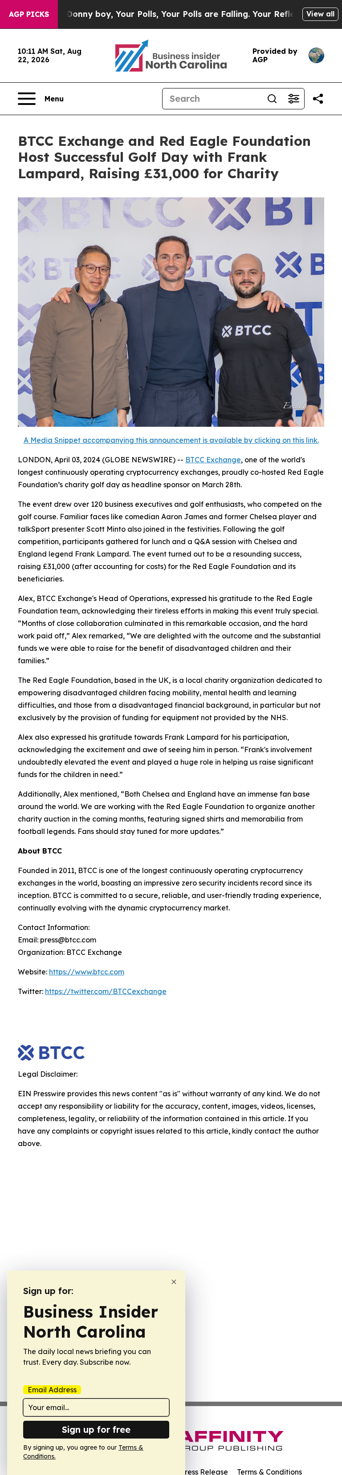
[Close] (174, 1282)
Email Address (52, 1389)
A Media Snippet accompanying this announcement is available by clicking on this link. (171, 440)
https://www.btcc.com (86, 971)
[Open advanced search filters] (293, 98)
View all (320, 13)
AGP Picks (29, 14)
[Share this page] (318, 99)
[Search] (272, 98)
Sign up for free (96, 1429)
